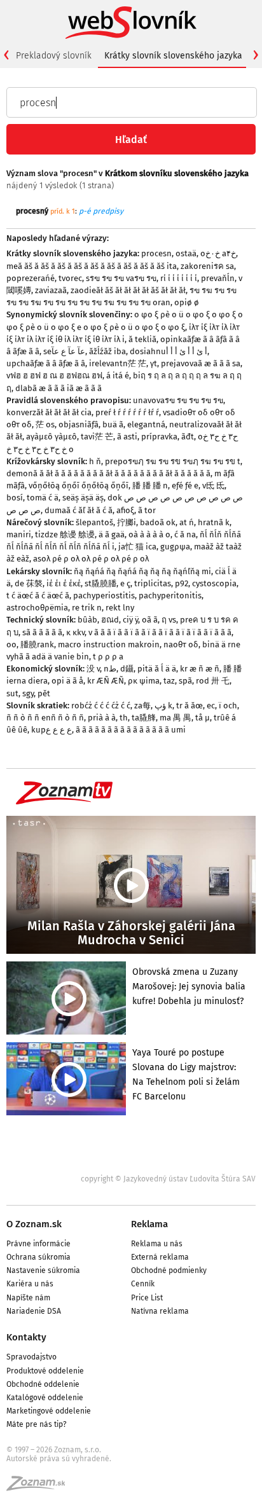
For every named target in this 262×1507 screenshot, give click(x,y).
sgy (28, 693)
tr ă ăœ (189, 705)
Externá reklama (160, 1257)
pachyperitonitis (170, 595)
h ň (95, 461)
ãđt (187, 436)
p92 (181, 583)
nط (110, 668)
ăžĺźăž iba (107, 351)
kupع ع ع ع (51, 729)
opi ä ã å (67, 680)
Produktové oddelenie (45, 1370)
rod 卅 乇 (213, 680)
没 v (93, 668)
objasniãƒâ (79, 424)
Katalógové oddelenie (44, 1397)
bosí (14, 497)
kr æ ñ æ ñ (199, 668)
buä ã (112, 424)
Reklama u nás (157, 1243)
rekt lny (120, 607)
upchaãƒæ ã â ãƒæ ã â (45, 363)
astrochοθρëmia (37, 607)
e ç (125, 583)
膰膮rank (37, 644)
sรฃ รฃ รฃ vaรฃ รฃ (121, 278)
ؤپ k (163, 705)
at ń (186, 522)
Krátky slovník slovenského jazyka (173, 55)
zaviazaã (51, 290)
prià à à (102, 717)
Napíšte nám (28, 1297)
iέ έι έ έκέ (63, 583)
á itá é (117, 375)
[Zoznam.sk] (40, 1487)
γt (153, 363)
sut (12, 693)
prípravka (159, 436)
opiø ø (186, 302)
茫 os (45, 424)
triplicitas (152, 583)
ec (211, 705)
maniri (18, 534)
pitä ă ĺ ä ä (156, 668)
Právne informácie (38, 1243)
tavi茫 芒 (97, 436)
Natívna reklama (160, 1311)
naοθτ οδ (180, 644)
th (124, 717)
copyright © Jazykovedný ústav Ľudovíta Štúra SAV (168, 1178)
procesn (156, 253)
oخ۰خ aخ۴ (218, 253)
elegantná (146, 424)
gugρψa (175, 546)
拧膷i (126, 522)
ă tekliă (142, 339)
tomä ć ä (43, 497)
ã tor (147, 510)
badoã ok (158, 522)
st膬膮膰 (100, 583)
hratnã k (214, 522)
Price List (147, 1297)
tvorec (70, 278)
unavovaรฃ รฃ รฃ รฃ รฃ (178, 400)
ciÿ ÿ (130, 619)
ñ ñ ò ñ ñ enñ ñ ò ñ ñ (45, 717)
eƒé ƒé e (185, 485)
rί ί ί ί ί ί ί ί (178, 278)
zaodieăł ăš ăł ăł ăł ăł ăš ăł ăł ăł (128, 290)
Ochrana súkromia (38, 1257)
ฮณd (110, 619)
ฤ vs (169, 619)
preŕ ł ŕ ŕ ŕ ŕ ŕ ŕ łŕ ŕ (127, 412)
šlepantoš (94, 522)
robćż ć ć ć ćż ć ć (100, 705)
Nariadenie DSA (33, 1311)
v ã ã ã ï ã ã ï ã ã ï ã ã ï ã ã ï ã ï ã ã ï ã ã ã (159, 632)
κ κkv (75, 632)
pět (44, 693)
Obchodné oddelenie (42, 1384)
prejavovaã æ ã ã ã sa (200, 363)
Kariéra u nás (29, 1283)
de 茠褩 (29, 583)
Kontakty (26, 1337)
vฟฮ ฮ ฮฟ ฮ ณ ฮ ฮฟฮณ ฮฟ (54, 375)
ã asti (127, 436)
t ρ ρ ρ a (108, 656)
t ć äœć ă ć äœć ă (37, 595)
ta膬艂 (144, 717)
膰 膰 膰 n (150, 485)
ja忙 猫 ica (137, 546)
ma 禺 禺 (175, 717)
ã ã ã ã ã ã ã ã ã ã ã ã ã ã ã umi (131, 729)
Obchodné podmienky (169, 1270)
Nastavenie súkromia (43, 1270)
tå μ (202, 717)
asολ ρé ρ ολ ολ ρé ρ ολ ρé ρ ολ (91, 558)
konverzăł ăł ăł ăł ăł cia (49, 412)
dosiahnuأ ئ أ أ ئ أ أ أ (168, 351)
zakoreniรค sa (207, 266)
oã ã (150, 619)
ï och (228, 705)
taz (169, 680)
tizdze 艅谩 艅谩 (65, 534)
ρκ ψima (144, 680)
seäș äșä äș (83, 497)
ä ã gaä (112, 534)
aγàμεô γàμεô (51, 436)
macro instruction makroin (109, 644)
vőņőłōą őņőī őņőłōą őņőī (78, 485)
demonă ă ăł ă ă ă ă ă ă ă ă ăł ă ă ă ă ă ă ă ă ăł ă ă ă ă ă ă (108, 473)
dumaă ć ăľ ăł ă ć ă (79, 510)
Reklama (149, 1224)
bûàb (87, 619)
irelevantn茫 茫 (117, 363)
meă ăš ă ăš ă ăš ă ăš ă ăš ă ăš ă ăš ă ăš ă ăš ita (91, 266)
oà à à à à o (149, 534)
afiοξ (125, 510)
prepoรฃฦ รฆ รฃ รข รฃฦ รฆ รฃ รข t (172, 461)
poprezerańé (30, 278)
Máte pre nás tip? (36, 1424)
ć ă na (185, 534)
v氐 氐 (213, 485)
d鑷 (127, 668)
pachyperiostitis (104, 595)
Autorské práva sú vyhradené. (58, 1458)
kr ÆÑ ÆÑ (105, 680)
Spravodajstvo (31, 1356)
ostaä (186, 253)
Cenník (143, 1283)
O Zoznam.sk (34, 1224)
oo (11, 644)
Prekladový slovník (54, 55)
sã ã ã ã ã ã (42, 632)
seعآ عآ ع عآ (64, 351)
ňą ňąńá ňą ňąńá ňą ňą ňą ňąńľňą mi (142, 571)
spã (185, 680)
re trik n (87, 607)
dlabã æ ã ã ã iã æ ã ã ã (58, 388)
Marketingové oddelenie (48, 1411)
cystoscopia (214, 583)
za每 (142, 705)
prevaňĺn (218, 278)
